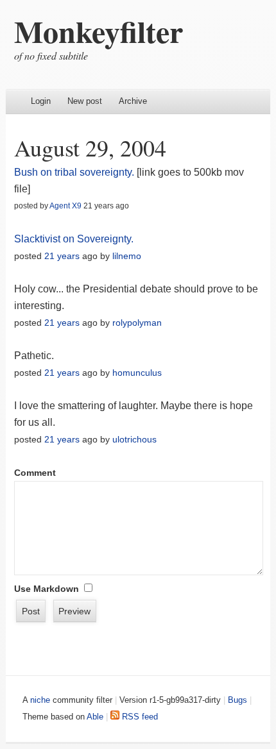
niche (40, 700)
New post (84, 101)
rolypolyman (137, 322)
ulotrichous (134, 439)
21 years (62, 256)
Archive (133, 101)
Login (41, 101)
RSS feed (138, 716)
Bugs (237, 700)
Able (95, 716)
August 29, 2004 (90, 147)
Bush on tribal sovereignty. (75, 172)
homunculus (137, 372)
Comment (35, 472)
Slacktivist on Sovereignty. (74, 238)
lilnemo (126, 256)
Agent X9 (65, 205)
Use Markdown (46, 589)
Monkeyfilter (98, 30)
